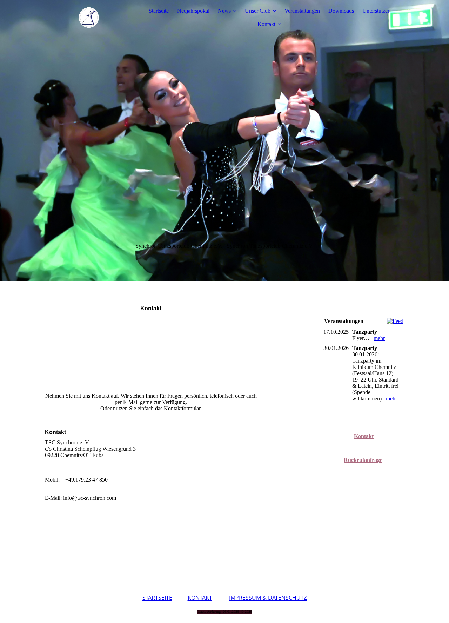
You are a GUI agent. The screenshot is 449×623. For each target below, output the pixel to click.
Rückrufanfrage (363, 460)
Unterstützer (375, 11)
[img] (89, 17)
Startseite (159, 11)
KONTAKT (200, 598)
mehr (379, 338)
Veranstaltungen (302, 11)
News (224, 11)
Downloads (341, 11)
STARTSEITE (157, 598)
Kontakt (266, 24)
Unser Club (257, 11)
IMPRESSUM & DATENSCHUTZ (268, 598)
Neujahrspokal (193, 11)
